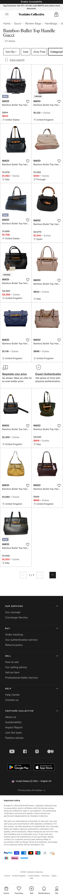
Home (6, 23)
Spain (54, 876)
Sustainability (13, 722)
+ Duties (45, 112)
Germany (45, 876)
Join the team (13, 732)
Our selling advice (16, 667)
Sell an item (12, 672)
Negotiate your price (14, 374)
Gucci (17, 23)
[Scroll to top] (52, 575)
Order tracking (14, 634)
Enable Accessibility (31, 1)
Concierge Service (16, 617)
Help (8, 688)
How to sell (12, 662)
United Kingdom (19, 876)
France (7, 876)
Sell (8, 656)
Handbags (51, 23)
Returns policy (14, 645)
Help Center (12, 695)
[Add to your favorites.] (28, 101)
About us (10, 717)
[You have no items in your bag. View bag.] (56, 14)
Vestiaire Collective (19, 711)
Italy (31, 878)
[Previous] (23, 575)
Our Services (14, 606)
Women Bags (33, 23)
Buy (7, 628)
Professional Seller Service (21, 678)
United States (34, 876)
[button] (56, 14)
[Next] (40, 575)
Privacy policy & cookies (30, 790)
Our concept (12, 612)
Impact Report (13, 727)
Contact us (11, 700)
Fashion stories (14, 738)
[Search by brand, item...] (6, 14)
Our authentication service (21, 640)
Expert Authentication (48, 374)
